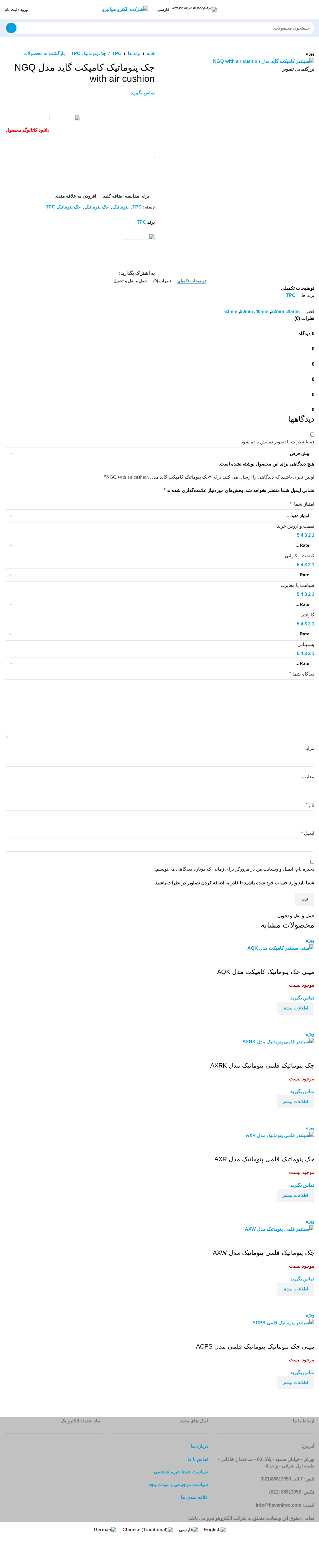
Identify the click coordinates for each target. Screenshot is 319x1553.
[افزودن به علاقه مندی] (306, 959)
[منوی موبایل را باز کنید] (311, 9)
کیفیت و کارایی (299, 555)
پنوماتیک (120, 206)
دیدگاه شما (301, 673)
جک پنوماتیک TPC (88, 53)
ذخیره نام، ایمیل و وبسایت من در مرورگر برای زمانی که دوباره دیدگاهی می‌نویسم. (234, 869)
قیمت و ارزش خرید (295, 526)
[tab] (191, 281)
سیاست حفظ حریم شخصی (181, 1471)
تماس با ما (198, 1459)
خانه (151, 53)
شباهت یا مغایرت (297, 585)
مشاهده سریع (290, 1022)
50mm (246, 311)
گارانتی (307, 614)
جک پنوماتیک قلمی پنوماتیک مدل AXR (264, 1159)
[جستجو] (11, 28)
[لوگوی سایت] (125, 9)
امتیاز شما (302, 504)
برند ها (134, 53)
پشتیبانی (306, 644)
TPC (116, 53)
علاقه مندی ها (194, 1497)
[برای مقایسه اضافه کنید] (306, 1022)
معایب (308, 776)
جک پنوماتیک (96, 206)
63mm (230, 311)
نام (310, 804)
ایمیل (307, 833)
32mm (277, 311)
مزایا (309, 748)
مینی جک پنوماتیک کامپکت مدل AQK (265, 971)
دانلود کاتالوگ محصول (27, 130)
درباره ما (199, 1446)
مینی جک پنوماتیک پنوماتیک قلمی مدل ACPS (255, 1346)
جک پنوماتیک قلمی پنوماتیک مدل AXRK (262, 1065)
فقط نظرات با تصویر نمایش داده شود (277, 441)
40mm (262, 311)
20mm (293, 311)
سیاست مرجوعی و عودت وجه (178, 1484)
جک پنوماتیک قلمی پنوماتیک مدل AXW (263, 1252)
